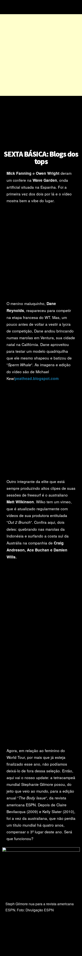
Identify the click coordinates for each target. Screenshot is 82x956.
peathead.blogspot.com (37, 378)
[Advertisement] (41, 55)
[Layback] (40, 7)
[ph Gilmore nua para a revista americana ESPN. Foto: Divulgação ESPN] (41, 850)
